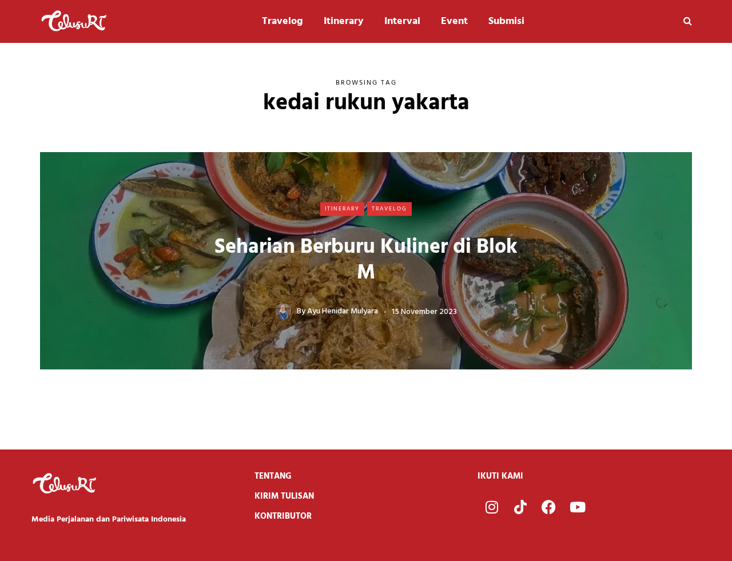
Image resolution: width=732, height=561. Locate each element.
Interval (402, 21)
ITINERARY (342, 208)
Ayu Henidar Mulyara (342, 311)
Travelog (282, 21)
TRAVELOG (389, 208)
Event (454, 21)
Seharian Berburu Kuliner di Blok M (366, 259)
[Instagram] (492, 506)
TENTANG (273, 476)
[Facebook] (549, 506)
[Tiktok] (520, 506)
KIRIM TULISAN (284, 496)
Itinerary (344, 21)
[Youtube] (577, 506)
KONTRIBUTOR (283, 516)
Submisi (506, 21)
